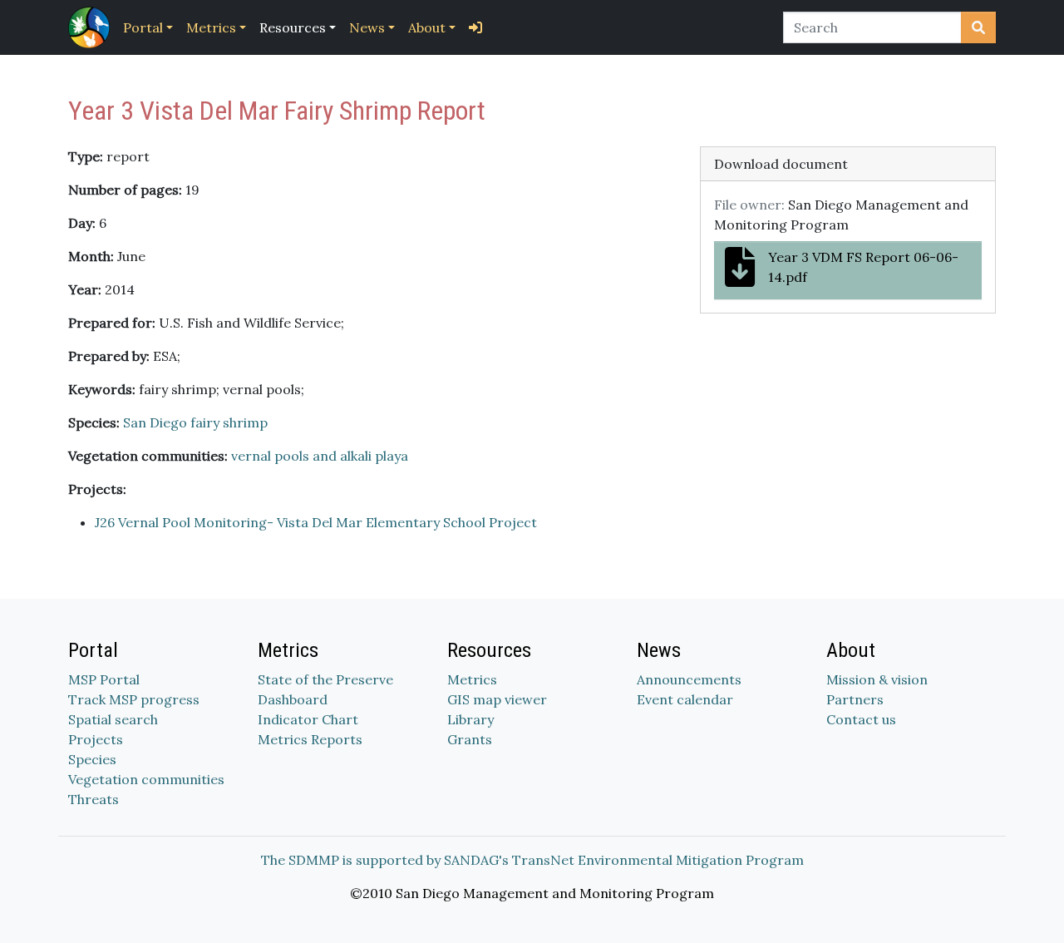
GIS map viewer (497, 699)
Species (92, 759)
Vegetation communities (146, 779)
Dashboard (293, 699)
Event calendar (685, 699)
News (367, 27)
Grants (469, 739)
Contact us (861, 719)
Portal (143, 27)
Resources (292, 27)
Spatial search (113, 719)
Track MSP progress (134, 699)
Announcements (689, 679)
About (427, 27)
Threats (93, 799)
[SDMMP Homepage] (92, 27)
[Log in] (475, 27)
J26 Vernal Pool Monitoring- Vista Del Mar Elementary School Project (316, 522)
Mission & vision (877, 679)
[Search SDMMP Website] (978, 27)
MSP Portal (104, 679)
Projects (95, 739)
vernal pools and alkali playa (319, 455)
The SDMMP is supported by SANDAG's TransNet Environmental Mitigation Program (532, 860)
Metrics (211, 27)
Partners (855, 699)
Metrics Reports (310, 739)
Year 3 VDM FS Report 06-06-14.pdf (863, 267)
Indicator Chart (308, 719)
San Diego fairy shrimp (195, 422)
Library (470, 719)
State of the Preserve (325, 679)
